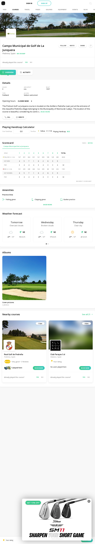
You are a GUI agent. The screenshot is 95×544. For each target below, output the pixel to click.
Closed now (23, 101)
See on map (21, 54)
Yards (84, 143)
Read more (45, 112)
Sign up (44, 3)
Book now (39, 368)
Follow (63, 46)
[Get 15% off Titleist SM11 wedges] (57, 520)
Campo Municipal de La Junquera (16, 146)
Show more (47, 205)
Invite (72, 46)
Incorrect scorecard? (84, 181)
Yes (26, 62)
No (31, 62)
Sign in (29, 3)
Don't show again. (57, 539)
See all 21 (86, 314)
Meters (90, 143)
